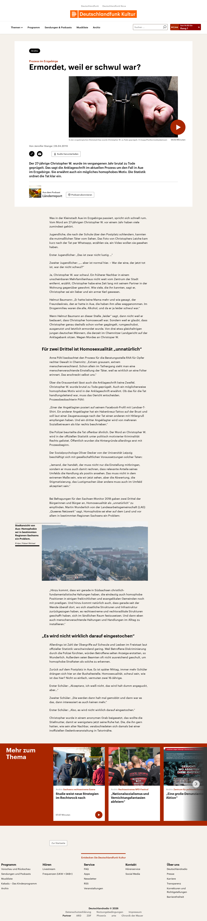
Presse (170, 873)
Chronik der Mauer (132, 915)
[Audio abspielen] (177, 127)
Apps (87, 873)
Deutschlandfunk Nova (114, 6)
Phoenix (101, 915)
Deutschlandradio (177, 868)
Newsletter (90, 878)
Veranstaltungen (93, 888)
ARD (78, 915)
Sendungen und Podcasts (16, 873)
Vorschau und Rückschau (15, 868)
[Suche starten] (164, 27)
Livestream (49, 868)
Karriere (171, 878)
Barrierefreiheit (175, 896)
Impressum (135, 911)
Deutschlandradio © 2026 (103, 908)
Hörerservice (132, 868)
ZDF (89, 915)
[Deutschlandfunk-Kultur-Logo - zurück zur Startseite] (103, 14)
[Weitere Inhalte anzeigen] (195, 784)
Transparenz (174, 883)
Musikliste (82, 27)
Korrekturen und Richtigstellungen (177, 890)
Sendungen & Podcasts (58, 27)
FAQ (86, 868)
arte (114, 915)
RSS (86, 883)
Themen (15, 27)
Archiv (96, 27)
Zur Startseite (58, 843)
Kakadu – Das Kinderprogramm (19, 883)
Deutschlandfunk (90, 6)
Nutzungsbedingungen (110, 911)
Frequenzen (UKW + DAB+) (57, 873)
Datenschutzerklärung (78, 911)
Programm (34, 27)
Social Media (132, 873)
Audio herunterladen (67, 154)
